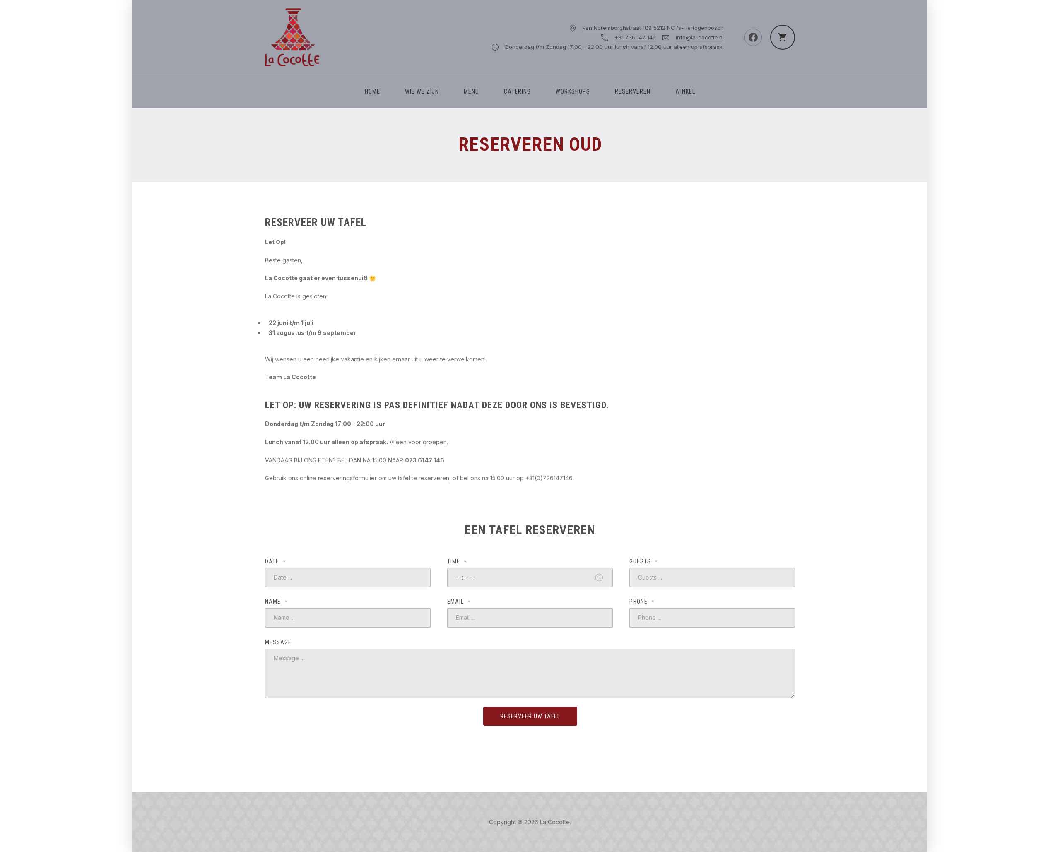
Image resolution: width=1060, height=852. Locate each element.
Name (276, 601)
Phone (641, 601)
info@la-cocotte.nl (700, 37)
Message (278, 642)
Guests (643, 561)
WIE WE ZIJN (422, 91)
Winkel (685, 91)
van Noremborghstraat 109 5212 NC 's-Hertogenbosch (653, 27)
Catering (517, 91)
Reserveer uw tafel (530, 716)
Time (457, 561)
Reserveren (632, 91)
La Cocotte (555, 822)
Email (458, 601)
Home (372, 91)
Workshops (573, 91)
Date (275, 561)
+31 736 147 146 (635, 37)
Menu (471, 91)
